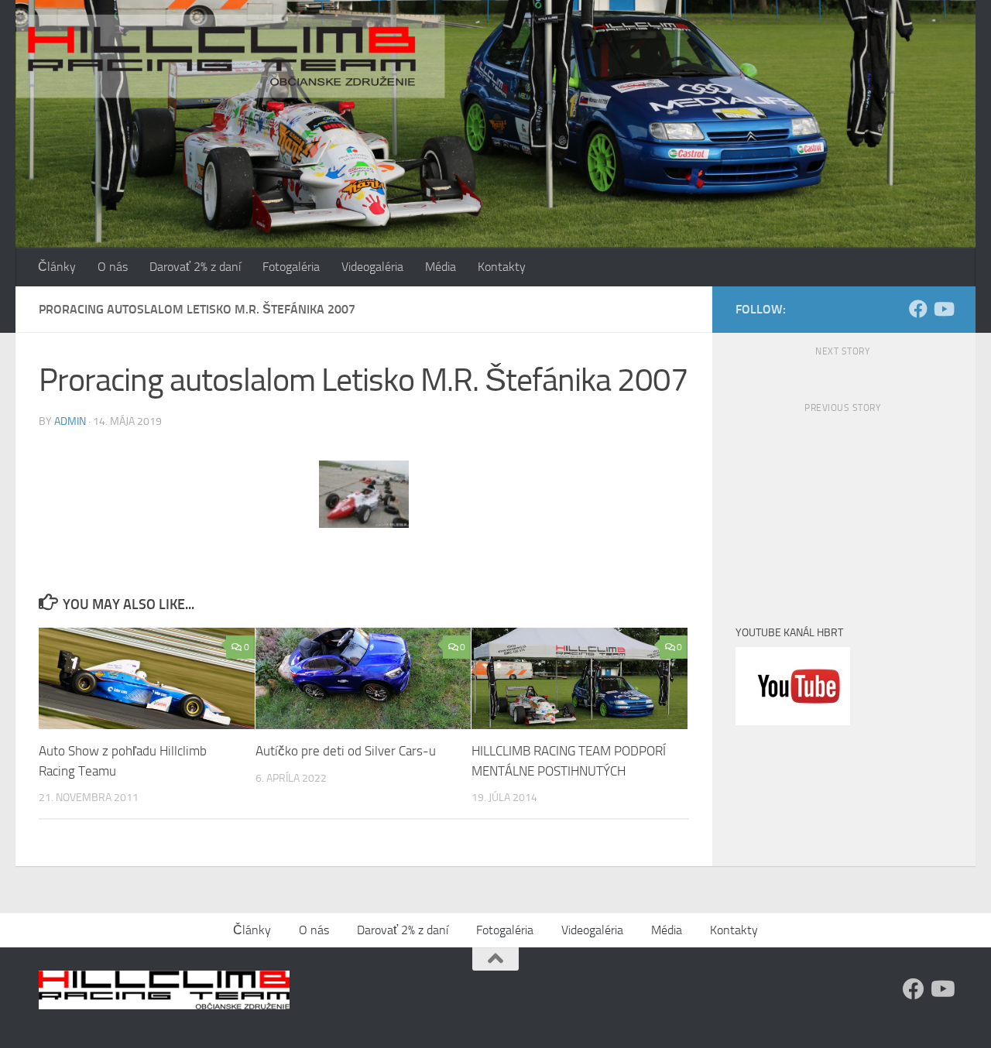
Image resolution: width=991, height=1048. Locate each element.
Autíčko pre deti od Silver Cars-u (345, 751)
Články (57, 266)
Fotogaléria (291, 266)
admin (70, 421)
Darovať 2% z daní (195, 266)
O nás (113, 266)
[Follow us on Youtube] (943, 309)
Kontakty (502, 266)
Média (440, 266)
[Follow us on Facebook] (918, 309)
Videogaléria (372, 266)
